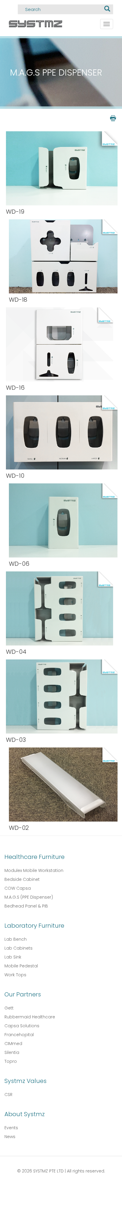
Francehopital (19, 1035)
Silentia (11, 1052)
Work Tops (15, 975)
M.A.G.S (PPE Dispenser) (28, 897)
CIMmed (13, 1044)
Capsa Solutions (21, 1026)
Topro (10, 1061)
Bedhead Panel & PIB (26, 906)
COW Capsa (17, 888)
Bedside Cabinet (22, 879)
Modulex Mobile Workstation (33, 870)
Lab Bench (15, 939)
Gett (9, 1008)
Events (11, 1128)
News (9, 1137)
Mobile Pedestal (21, 966)
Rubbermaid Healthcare (29, 1017)
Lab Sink (12, 957)
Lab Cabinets (18, 948)
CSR (8, 1094)
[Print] (112, 117)
